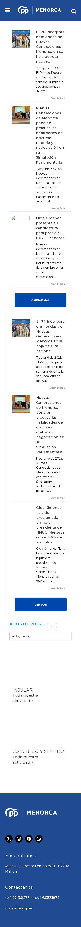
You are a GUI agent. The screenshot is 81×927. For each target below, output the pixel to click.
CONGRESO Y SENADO (38, 751)
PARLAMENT (26, 720)
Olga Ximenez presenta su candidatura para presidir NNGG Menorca (50, 228)
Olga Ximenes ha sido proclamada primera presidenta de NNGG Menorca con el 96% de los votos (50, 525)
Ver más (40, 604)
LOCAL (20, 659)
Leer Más (56, 387)
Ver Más (57, 98)
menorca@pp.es (18, 908)
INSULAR (22, 690)
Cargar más (40, 300)
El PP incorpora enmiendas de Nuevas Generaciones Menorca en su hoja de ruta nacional (50, 47)
